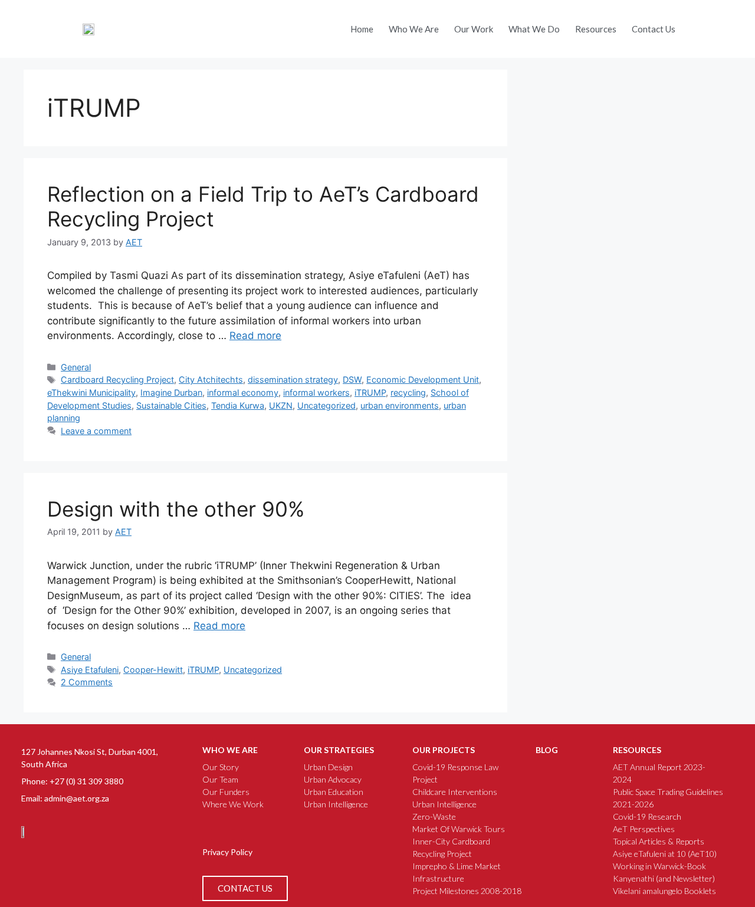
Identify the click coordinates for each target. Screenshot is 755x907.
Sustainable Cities (171, 405)
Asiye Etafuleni (90, 670)
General (76, 367)
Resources (595, 29)
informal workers (316, 392)
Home (361, 29)
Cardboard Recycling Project (117, 379)
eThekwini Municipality (91, 392)
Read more (255, 335)
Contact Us (653, 29)
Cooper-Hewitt (153, 670)
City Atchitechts (211, 379)
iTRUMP (370, 392)
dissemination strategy (293, 379)
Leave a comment (96, 431)
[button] (698, 26)
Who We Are (414, 29)
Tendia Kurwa (237, 405)
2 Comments (87, 682)
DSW (352, 379)
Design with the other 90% (175, 509)
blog (547, 750)
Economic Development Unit (422, 379)
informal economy (242, 392)
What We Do (534, 29)
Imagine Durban (171, 392)
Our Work (473, 29)
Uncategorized (326, 405)
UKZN (281, 405)
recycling (408, 392)
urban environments (399, 405)
